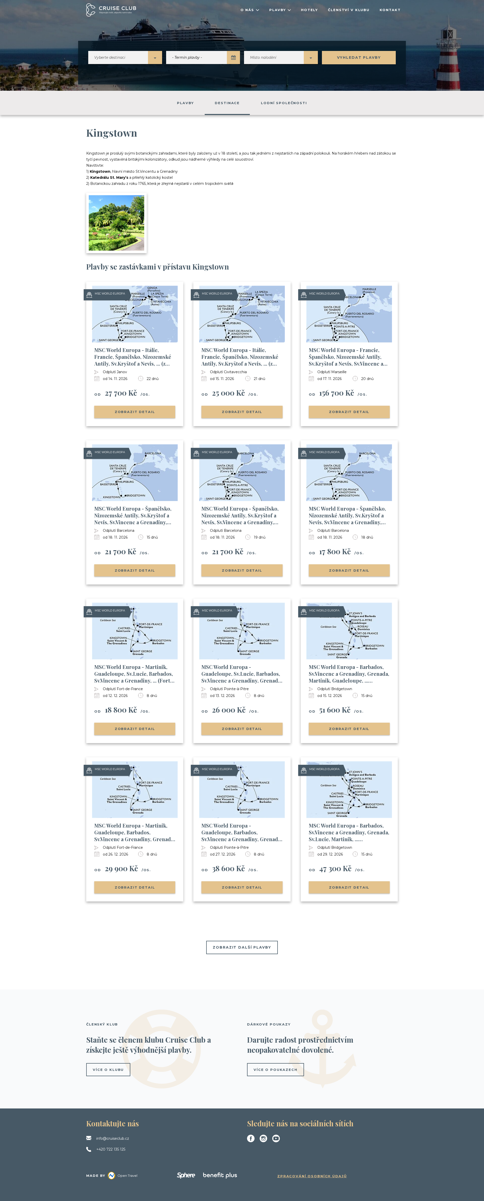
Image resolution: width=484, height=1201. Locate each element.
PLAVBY (277, 10)
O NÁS (247, 10)
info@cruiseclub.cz (112, 1138)
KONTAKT (390, 10)
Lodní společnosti (284, 103)
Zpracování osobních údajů (312, 1176)
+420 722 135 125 (110, 1149)
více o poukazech (275, 1070)
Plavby (185, 103)
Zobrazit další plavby (242, 947)
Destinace (227, 103)
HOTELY (309, 10)
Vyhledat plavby (359, 57)
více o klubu (108, 1070)
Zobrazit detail (135, 412)
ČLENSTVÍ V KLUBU (349, 10)
